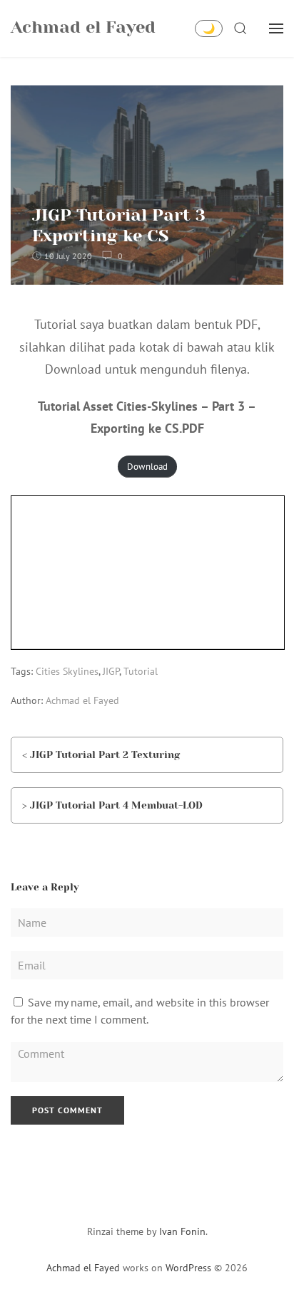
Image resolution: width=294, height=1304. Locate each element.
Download (147, 467)
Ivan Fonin (182, 1231)
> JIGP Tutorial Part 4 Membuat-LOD (112, 805)
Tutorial (140, 671)
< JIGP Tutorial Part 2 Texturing (101, 754)
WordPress (188, 1267)
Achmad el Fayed (82, 700)
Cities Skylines (67, 671)
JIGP (111, 671)
